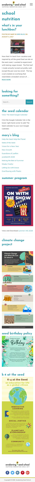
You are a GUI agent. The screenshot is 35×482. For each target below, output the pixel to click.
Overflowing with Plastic (11, 171)
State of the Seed (8, 143)
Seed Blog (21, 34)
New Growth (7, 150)
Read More (6, 80)
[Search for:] (17, 102)
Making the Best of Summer (13, 160)
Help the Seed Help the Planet (13, 139)
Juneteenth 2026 (8, 157)
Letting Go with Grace (10, 168)
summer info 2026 (25, 231)
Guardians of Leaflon (10, 153)
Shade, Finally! (7, 164)
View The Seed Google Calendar (14, 115)
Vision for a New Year (10, 146)
